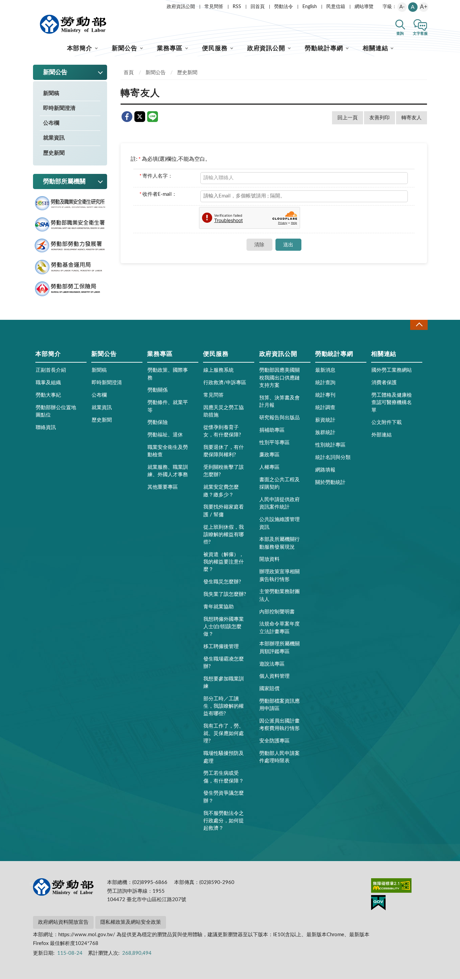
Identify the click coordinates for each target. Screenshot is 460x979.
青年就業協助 (218, 606)
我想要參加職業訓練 (223, 682)
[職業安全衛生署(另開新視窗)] (70, 224)
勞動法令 (283, 6)
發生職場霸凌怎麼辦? (223, 662)
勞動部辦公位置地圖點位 (56, 411)
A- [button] (402, 6)
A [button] (413, 7)
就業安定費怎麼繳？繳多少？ (221, 491)
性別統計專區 (330, 445)
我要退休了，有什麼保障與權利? (223, 451)
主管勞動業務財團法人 (279, 595)
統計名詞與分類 (333, 457)
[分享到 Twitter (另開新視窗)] (139, 116)
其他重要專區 (162, 487)
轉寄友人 (411, 117)
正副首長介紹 (51, 370)
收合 (419, 324)
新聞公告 (124, 48)
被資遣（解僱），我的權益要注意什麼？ (223, 562)
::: (32, 5)
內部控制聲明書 (277, 611)
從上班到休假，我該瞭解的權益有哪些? (223, 535)
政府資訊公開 (181, 6)
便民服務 (215, 48)
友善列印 (379, 117)
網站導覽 (364, 6)
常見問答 (213, 6)
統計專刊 (325, 395)
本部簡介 (80, 48)
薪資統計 (325, 420)
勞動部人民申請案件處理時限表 (279, 757)
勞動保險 (157, 422)
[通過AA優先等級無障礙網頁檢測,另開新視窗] (391, 886)
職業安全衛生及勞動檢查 (167, 451)
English (309, 6)
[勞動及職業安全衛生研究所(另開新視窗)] (70, 203)
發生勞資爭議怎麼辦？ (223, 797)
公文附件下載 (386, 422)
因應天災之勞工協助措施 (223, 411)
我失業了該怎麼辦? (224, 594)
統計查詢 (325, 382)
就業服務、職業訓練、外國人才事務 (167, 471)
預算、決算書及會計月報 (279, 401)
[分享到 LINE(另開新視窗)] (152, 116)
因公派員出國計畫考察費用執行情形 (279, 724)
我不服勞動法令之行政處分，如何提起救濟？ (223, 821)
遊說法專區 (272, 664)
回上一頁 (347, 117)
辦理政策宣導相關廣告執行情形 (279, 575)
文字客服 (420, 33)
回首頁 (258, 6)
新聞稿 (51, 93)
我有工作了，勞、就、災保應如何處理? (223, 733)
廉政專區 (269, 454)
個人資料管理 (274, 676)
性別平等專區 (274, 442)
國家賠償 (269, 688)
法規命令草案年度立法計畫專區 (279, 627)
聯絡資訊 (46, 427)
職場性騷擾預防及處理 (223, 757)
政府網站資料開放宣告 (63, 922)
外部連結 (381, 434)
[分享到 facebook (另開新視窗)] (127, 116)
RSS (237, 6)
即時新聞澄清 (59, 108)
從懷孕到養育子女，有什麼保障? (222, 431)
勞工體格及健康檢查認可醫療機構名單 (391, 402)
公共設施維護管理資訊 (279, 523)
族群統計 (325, 432)
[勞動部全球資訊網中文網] (73, 24)
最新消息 (325, 370)
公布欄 (51, 123)
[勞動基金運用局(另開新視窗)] (70, 267)
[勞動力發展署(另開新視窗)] (70, 246)
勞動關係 (157, 390)
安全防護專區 (274, 740)
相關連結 (375, 48)
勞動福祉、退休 (165, 434)
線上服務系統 (218, 370)
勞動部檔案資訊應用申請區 (279, 705)
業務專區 (170, 48)
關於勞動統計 (330, 482)
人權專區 (269, 467)
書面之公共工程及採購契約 (279, 483)
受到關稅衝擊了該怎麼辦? (223, 471)
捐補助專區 (272, 430)
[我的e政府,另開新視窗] (378, 904)
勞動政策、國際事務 (167, 374)
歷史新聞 (54, 153)
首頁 (129, 72)
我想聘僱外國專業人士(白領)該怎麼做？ (223, 627)
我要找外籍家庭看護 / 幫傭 (223, 510)
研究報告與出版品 (279, 417)
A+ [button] (423, 7)
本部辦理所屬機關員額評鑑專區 (279, 647)
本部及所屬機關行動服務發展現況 (279, 543)
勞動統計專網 (324, 48)
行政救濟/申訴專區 (224, 382)
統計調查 (325, 407)
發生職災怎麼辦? (222, 581)
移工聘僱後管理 (221, 646)
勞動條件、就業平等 (167, 406)
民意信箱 (335, 6)
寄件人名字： (156, 176)
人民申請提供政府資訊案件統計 (279, 503)
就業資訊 (54, 138)
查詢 (400, 33)
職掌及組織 (48, 382)
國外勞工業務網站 (391, 370)
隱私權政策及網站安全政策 (130, 922)
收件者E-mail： (158, 194)
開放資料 (269, 559)
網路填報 (325, 469)
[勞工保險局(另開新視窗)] (70, 289)
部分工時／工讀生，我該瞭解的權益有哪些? (223, 706)
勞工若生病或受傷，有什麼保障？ (223, 777)
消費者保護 (384, 382)
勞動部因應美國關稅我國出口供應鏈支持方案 (279, 378)
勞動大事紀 (48, 395)
